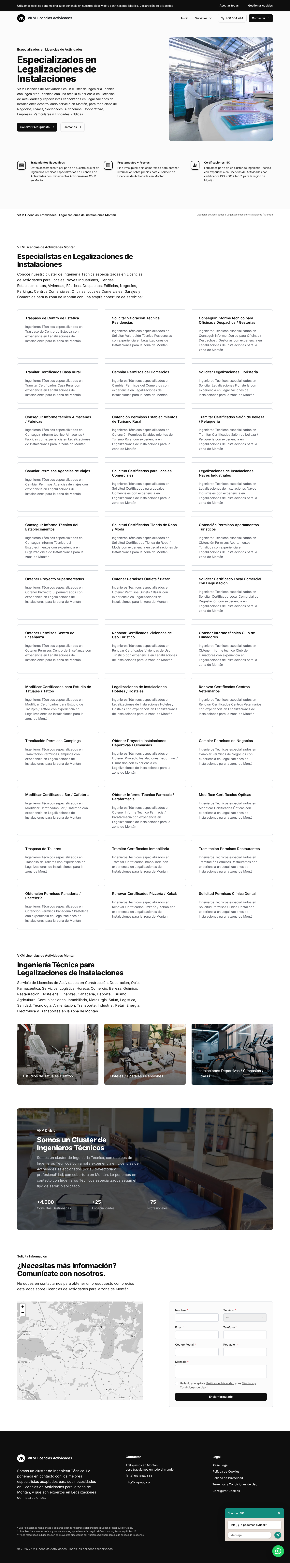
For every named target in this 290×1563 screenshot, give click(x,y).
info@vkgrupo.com (139, 1482)
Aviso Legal (220, 1465)
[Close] (279, 1513)
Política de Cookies (225, 1471)
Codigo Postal (185, 1344)
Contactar (258, 18)
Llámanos (70, 127)
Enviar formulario (221, 1396)
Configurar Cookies (226, 1491)
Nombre (181, 1310)
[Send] (277, 1535)
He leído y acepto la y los (218, 1385)
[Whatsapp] (278, 1551)
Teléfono (230, 1327)
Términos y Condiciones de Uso (234, 1484)
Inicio (185, 18)
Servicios (201, 18)
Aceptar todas (229, 5)
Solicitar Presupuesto (35, 127)
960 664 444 (234, 18)
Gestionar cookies (260, 5)
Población (231, 1344)
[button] (80, 1351)
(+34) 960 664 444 (139, 1476)
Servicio (229, 1310)
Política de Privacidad (220, 1383)
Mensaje (182, 1361)
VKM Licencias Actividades (49, 18)
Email (179, 1327)
